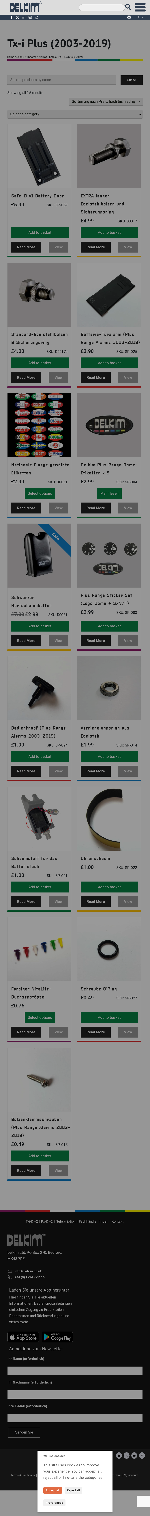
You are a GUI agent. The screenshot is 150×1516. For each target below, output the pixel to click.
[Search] (131, 6)
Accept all (52, 1490)
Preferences (54, 1503)
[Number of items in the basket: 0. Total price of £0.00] (129, 17)
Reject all (73, 1490)
